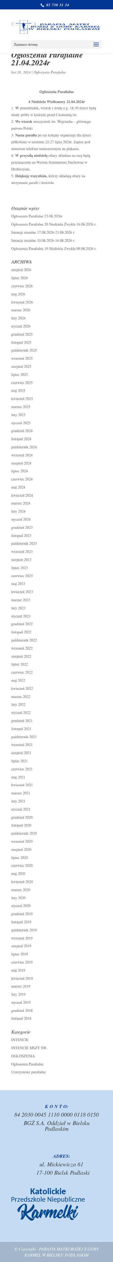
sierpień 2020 (21, 849)
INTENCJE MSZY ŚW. (29, 1047)
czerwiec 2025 (22, 382)
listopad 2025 (21, 342)
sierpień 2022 (21, 656)
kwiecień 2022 (22, 688)
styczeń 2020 (20, 905)
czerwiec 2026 (22, 285)
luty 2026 (18, 318)
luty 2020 (18, 897)
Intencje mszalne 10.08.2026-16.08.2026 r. (43, 240)
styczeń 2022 (20, 712)
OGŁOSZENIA (23, 1055)
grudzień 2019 (22, 913)
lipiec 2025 (19, 374)
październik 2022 (24, 640)
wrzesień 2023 (22, 551)
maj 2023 (18, 583)
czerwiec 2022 (22, 672)
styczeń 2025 (20, 422)
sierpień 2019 (21, 945)
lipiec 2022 (19, 664)
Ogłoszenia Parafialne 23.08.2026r (37, 216)
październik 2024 (24, 446)
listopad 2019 (21, 921)
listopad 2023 (21, 535)
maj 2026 (18, 293)
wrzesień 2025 (22, 358)
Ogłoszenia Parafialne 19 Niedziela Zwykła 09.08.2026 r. (53, 248)
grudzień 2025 (22, 334)
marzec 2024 (20, 503)
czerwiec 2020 (22, 865)
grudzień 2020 (22, 817)
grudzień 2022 (22, 623)
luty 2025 (18, 414)
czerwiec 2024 (22, 479)
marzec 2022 (20, 696)
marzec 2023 (20, 599)
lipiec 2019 (19, 953)
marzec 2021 (20, 792)
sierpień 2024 (21, 463)
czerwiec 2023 (22, 575)
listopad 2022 (21, 631)
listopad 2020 (21, 825)
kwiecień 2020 (22, 881)
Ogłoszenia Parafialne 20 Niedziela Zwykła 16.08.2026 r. (53, 224)
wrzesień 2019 (22, 938)
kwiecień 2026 (22, 302)
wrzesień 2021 (22, 744)
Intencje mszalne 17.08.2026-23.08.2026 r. (43, 232)
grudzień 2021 (22, 720)
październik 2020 (24, 833)
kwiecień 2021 (22, 784)
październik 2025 (24, 350)
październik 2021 (24, 736)
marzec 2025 (20, 406)
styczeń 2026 (20, 326)
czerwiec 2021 (22, 768)
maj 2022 (18, 680)
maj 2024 (18, 487)
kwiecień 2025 (22, 398)
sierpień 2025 (21, 366)
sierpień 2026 (21, 269)
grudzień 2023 (22, 527)
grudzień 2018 (22, 1010)
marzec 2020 (20, 889)
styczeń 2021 (20, 809)
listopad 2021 (21, 728)
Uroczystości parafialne (28, 1071)
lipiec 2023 (19, 567)
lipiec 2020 (19, 857)
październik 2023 (24, 543)
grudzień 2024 (22, 430)
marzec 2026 (20, 309)
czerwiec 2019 (22, 962)
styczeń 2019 (20, 1002)
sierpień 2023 (21, 559)
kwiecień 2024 (22, 495)
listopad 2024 (21, 438)
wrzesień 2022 (22, 648)
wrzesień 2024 (22, 454)
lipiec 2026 (19, 277)
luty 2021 (18, 801)
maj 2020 (18, 873)
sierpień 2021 (21, 752)
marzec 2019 (20, 986)
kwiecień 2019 (22, 978)
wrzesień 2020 (22, 841)
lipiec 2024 (19, 470)
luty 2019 (18, 994)
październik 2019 (24, 929)
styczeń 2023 (20, 615)
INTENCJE (20, 1039)
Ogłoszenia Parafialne (50, 72)
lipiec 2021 (19, 760)
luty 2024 (18, 511)
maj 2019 (18, 970)
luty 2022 (18, 704)
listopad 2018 (21, 1018)
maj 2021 (18, 777)
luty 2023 (18, 607)
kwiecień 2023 (22, 591)
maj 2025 (18, 390)
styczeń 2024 (20, 519)
